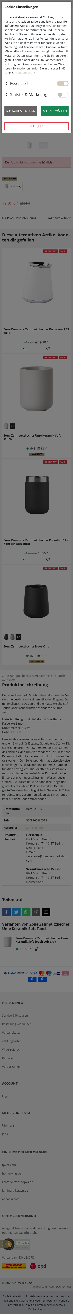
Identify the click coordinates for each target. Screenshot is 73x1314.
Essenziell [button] (19, 83)
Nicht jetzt (37, 126)
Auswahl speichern (20, 111)
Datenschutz (26, 73)
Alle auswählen (55, 111)
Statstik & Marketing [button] (28, 94)
